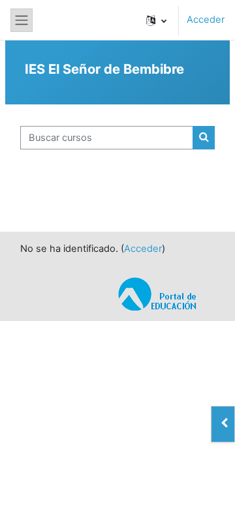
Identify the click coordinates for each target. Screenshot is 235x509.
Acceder (206, 19)
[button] (156, 20)
